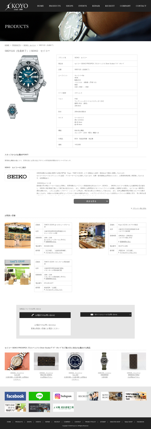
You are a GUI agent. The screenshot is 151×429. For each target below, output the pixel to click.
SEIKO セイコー (29, 45)
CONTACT (141, 5)
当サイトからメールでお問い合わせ (106, 314)
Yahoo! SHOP (128, 422)
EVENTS (83, 5)
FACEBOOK (140, 422)
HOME (40, 5)
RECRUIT (110, 5)
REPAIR (96, 5)
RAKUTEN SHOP (115, 422)
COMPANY (125, 5)
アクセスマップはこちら (54, 252)
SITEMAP (103, 422)
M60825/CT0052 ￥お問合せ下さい (133, 375)
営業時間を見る (51, 242)
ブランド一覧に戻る (139, 208)
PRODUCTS (55, 5)
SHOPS (69, 5)
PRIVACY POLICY (90, 422)
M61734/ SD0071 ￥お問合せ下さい (46, 375)
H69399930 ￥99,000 (104, 375)
